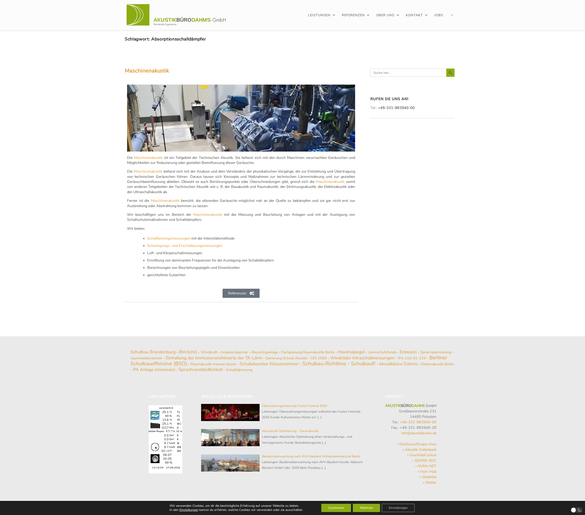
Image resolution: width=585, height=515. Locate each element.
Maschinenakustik (147, 70)
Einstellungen (188, 510)
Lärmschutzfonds (382, 352)
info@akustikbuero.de (418, 433)
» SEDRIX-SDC (424, 460)
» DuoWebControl (421, 455)
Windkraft (209, 352)
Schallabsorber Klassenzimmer (269, 364)
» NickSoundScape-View (416, 444)
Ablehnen (366, 508)
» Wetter (429, 482)
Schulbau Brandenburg (153, 352)
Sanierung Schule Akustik (286, 358)
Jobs (438, 15)
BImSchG (188, 352)
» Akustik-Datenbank (419, 449)
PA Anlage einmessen (154, 370)
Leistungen (319, 15)
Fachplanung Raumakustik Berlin (308, 352)
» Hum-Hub (426, 471)
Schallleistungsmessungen (168, 238)
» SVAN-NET (425, 466)
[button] (452, 15)
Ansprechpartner (234, 352)
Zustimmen (336, 508)
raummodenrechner (146, 358)
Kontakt (414, 15)
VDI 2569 (319, 358)
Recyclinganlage (265, 352)
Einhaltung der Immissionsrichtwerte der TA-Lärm (214, 358)
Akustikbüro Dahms (398, 364)
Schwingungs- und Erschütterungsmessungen (184, 245)
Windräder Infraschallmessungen (362, 358)
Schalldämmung (239, 369)
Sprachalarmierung (435, 352)
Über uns (385, 15)
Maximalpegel (351, 352)
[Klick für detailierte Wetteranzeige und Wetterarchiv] (165, 437)
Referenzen (353, 15)
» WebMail (428, 477)
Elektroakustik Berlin (437, 364)
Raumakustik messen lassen (213, 364)
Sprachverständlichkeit (201, 370)
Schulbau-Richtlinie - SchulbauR (338, 363)
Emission (408, 352)
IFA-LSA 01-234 (412, 358)
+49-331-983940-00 (396, 107)
